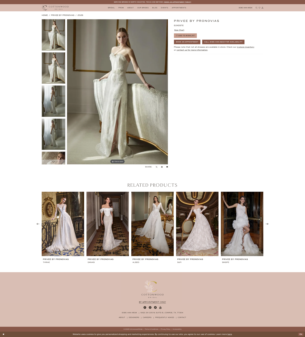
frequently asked (164, 317)
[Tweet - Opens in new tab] (157, 167)
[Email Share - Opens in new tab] (167, 167)
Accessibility (177, 329)
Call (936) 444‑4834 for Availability (223, 42)
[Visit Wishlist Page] (259, 8)
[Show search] (256, 8)
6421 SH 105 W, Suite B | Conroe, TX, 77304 (162, 313)
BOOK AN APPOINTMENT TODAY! (177, 2)
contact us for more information (192, 50)
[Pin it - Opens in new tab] (162, 167)
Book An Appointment (187, 42)
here (229, 334)
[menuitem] (111, 8)
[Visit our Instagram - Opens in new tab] (150, 307)
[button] (262, 8)
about (122, 317)
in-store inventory (245, 47)
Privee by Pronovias (62, 15)
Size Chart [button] (179, 30)
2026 (80, 15)
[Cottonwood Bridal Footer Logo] (153, 289)
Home (45, 15)
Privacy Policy (165, 329)
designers (134, 317)
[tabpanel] (53, 35)
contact (182, 317)
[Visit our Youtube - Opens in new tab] (160, 307)
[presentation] (63, 224)
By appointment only (152, 302)
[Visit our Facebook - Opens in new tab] (144, 307)
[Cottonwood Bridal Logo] (55, 7)
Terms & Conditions (151, 329)
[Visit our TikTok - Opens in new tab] (155, 307)
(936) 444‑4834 (129, 313)
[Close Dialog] (3, 334)
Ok (300, 334)
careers (147, 317)
